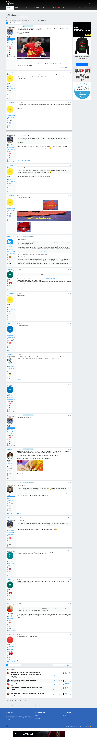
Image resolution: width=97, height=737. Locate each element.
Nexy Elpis (10, 618)
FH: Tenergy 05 (11, 88)
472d (66, 681)
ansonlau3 (9, 269)
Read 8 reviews (11, 161)
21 (20, 691)
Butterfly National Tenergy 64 (14, 649)
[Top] (88, 726)
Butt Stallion (9, 354)
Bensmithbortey (10, 634)
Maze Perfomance (12, 85)
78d (65, 684)
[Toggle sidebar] (90, 11)
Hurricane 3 (10, 465)
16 (14, 22)
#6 (70, 195)
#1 (70, 26)
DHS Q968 (10, 40)
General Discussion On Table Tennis (18, 681)
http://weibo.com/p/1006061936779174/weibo (49, 278)
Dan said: (20, 520)
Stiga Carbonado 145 (12, 145)
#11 (70, 354)
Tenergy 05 (10, 466)
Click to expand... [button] (44, 251)
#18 (70, 579)
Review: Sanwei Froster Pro (19, 684)
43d (66, 688)
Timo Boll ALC (11, 498)
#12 (70, 384)
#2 (70, 72)
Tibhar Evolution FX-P (13, 616)
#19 (70, 603)
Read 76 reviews (12, 513)
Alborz (8, 236)
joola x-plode (11, 563)
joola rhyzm (10, 565)
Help (86, 726)
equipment (22, 17)
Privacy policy (81, 726)
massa (8, 323)
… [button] (12, 22)
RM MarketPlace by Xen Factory (16, 730)
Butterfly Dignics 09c (12, 339)
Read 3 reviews (11, 350)
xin (26, 17)
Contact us (37, 718)
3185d (66, 694)
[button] (22, 7)
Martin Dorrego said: (22, 135)
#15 (70, 482)
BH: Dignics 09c (11, 42)
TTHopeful (9, 449)
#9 (70, 293)
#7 (70, 236)
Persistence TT (68, 679)
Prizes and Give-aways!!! (16, 696)
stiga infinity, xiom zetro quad (14, 561)
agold (8, 603)
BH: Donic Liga (11, 251)
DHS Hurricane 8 (12, 147)
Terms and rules (73, 726)
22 (22, 691)
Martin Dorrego (10, 72)
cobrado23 (9, 550)
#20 (70, 634)
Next (18, 22)
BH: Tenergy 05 (11, 86)
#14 (70, 449)
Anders (8, 133)
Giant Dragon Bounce (13, 249)
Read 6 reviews (11, 630)
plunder (66, 687)
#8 (70, 269)
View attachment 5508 (23, 244)
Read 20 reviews (12, 56)
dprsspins (67, 683)
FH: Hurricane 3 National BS (14, 44)
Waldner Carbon (11, 463)
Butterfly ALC (11, 335)
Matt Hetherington (68, 672)
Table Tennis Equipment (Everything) (19, 677)
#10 (70, 323)
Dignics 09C (10, 500)
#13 (70, 415)
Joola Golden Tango (12, 337)
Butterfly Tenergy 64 (12, 368)
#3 (70, 102)
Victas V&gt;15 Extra (12, 149)
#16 (70, 517)
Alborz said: (20, 256)
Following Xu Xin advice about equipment (23, 680)
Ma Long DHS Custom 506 (14, 646)
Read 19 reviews (12, 478)
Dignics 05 (10, 502)
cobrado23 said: (21, 606)
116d (66, 673)
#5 (70, 165)
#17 (70, 550)
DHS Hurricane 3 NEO (13, 370)
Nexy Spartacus (11, 615)
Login (64, 715)
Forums (36, 715)
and (24, 160)
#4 (70, 133)
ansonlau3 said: (21, 239)
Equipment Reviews (15, 691)
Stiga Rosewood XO (12, 366)
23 (24, 691)
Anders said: (21, 167)
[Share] (69, 26)
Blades (12, 685)
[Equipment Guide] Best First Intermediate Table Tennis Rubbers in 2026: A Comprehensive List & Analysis (26, 674)
